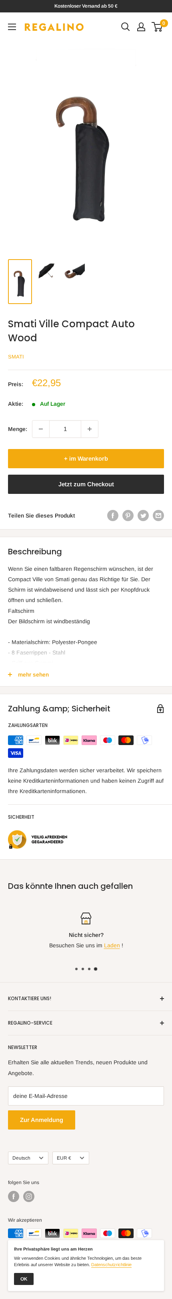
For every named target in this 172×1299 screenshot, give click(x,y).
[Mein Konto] (141, 26)
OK (23, 1279)
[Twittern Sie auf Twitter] (143, 515)
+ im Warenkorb (86, 458)
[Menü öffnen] (12, 27)
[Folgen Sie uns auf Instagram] (28, 1196)
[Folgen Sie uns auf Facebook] (13, 1196)
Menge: (17, 429)
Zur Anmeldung (41, 1119)
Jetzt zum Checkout (86, 484)
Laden (112, 945)
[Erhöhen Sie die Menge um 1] (89, 429)
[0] (157, 27)
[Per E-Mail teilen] (158, 515)
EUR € (64, 1158)
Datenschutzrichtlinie (111, 1264)
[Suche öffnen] (125, 26)
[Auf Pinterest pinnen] (128, 515)
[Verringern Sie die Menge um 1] (40, 429)
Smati (16, 357)
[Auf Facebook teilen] (112, 515)
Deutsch (21, 1158)
